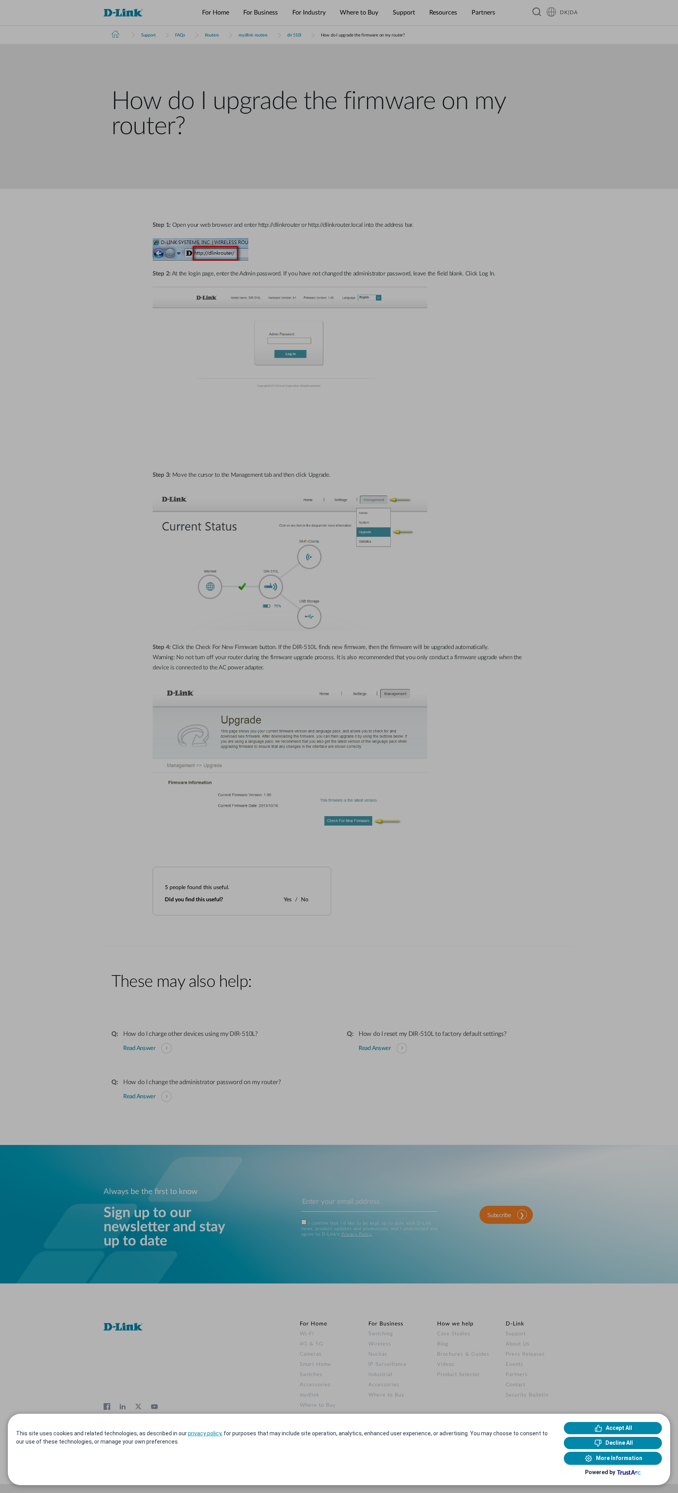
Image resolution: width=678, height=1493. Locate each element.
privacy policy (204, 1433)
